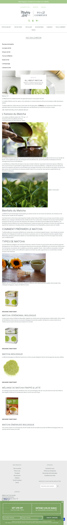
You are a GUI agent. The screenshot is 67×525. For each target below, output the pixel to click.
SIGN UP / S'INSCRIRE (52, 517)
